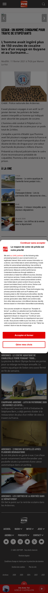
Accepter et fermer (24, 335)
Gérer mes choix (24, 344)
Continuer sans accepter (32, 242)
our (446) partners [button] (16, 255)
